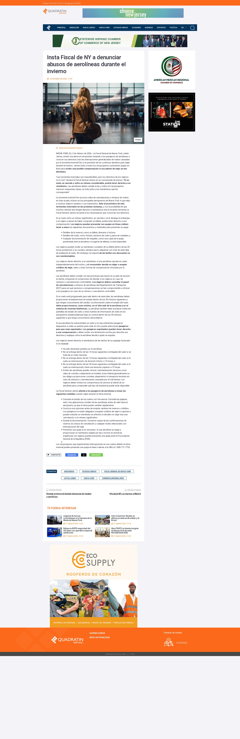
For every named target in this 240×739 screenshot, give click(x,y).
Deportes (161, 28)
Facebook (72, 455)
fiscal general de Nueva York (117, 471)
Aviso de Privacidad (99, 637)
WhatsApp (96, 455)
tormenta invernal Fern (113, 478)
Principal (61, 28)
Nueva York (104, 28)
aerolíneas (69, 471)
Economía (136, 28)
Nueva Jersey (89, 28)
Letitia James (70, 478)
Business (149, 28)
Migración (74, 28)
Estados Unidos (121, 28)
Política (173, 28)
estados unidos (89, 471)
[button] (186, 27)
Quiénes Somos (97, 633)
